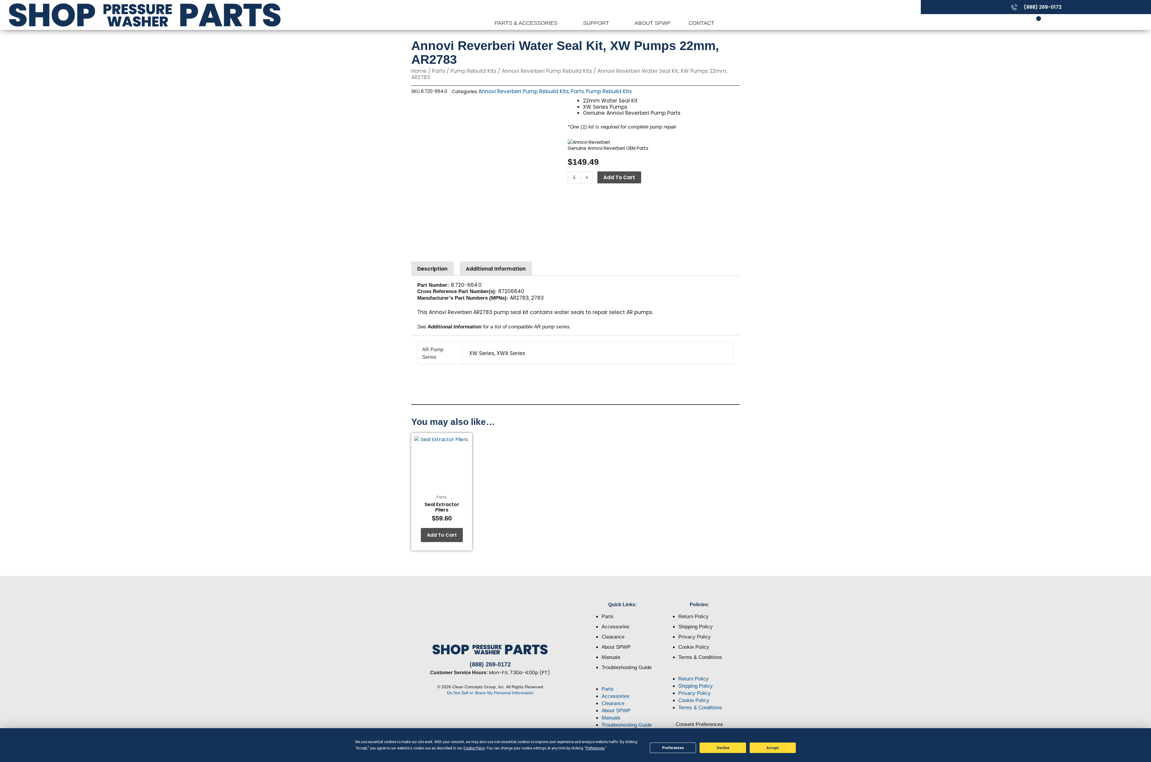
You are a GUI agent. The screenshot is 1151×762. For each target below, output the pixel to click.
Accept (772, 748)
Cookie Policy (693, 647)
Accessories (615, 627)
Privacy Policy (694, 637)
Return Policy (693, 616)
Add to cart (619, 177)
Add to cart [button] (442, 535)
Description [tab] (432, 268)
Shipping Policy (695, 627)
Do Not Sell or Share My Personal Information (490, 692)
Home (419, 71)
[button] (622, 682)
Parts (438, 71)
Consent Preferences (699, 724)
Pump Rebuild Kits (473, 71)
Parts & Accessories (527, 23)
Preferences (673, 748)
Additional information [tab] (496, 268)
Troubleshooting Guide (627, 667)
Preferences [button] (595, 748)
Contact (701, 23)
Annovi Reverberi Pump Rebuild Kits (547, 71)
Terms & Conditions (700, 657)
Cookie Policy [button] (474, 748)
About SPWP (653, 23)
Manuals (611, 657)
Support (597, 23)
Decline (723, 748)
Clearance (613, 637)
